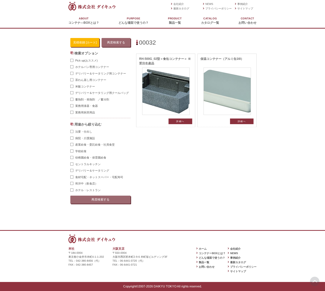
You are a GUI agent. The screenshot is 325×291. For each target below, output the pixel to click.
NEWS (209, 3)
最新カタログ (181, 8)
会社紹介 (178, 3)
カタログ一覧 (210, 20)
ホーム (203, 248)
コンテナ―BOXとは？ (83, 20)
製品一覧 (175, 20)
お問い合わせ (247, 20)
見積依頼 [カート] (84, 42)
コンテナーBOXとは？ (212, 253)
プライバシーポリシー (218, 8)
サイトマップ (245, 8)
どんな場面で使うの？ (133, 20)
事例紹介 (242, 3)
